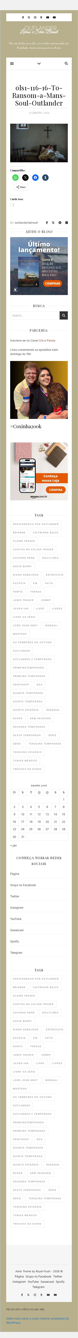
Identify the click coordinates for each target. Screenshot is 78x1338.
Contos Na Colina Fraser (33, 549)
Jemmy (46, 600)
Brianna (19, 532)
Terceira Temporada (45, 743)
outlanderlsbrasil (26, 222)
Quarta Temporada (28, 693)
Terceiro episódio (27, 752)
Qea (40, 684)
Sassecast (17, 930)
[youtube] (48, 17)
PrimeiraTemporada (28, 667)
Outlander (21, 650)
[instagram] (35, 17)
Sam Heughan (40, 718)
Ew (35, 583)
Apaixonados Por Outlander (36, 524)
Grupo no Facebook (23, 885)
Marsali (51, 625)
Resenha (53, 710)
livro (40, 608)
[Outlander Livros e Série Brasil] (39, 30)
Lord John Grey (25, 625)
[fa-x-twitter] (29, 17)
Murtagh (20, 633)
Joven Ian (21, 608)
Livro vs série (24, 617)
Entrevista (55, 574)
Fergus (35, 591)
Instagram (16, 907)
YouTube (15, 918)
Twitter (14, 896)
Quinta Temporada (28, 701)
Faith (49, 583)
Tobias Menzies (25, 760)
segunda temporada (29, 726)
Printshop (21, 684)
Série (52, 735)
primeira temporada (29, 676)
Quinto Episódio (26, 710)
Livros (57, 608)
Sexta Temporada (27, 735)
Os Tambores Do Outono (32, 642)
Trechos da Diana (27, 769)
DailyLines (50, 557)
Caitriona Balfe (46, 532)
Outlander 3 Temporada (32, 659)
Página (14, 873)
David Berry (22, 566)
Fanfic (18, 591)
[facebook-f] (23, 17)
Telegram (16, 952)
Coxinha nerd (24, 557)
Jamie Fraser (23, 600)
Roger (18, 718)
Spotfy (14, 941)
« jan (13, 845)
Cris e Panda (47, 340)
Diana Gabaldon (26, 574)
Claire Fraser (24, 541)
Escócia (19, 583)
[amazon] (41, 17)
